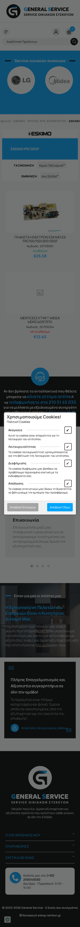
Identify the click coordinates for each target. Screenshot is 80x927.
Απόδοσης (15, 483)
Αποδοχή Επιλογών (23, 507)
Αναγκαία (15, 430)
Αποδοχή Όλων (60, 507)
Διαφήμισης (17, 463)
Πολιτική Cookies (18, 422)
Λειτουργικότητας (22, 447)
